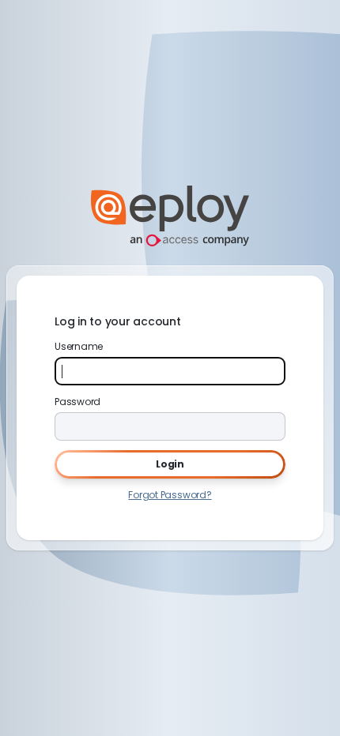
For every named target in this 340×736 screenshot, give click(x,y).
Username (79, 346)
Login (170, 464)
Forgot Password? (169, 494)
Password (77, 401)
